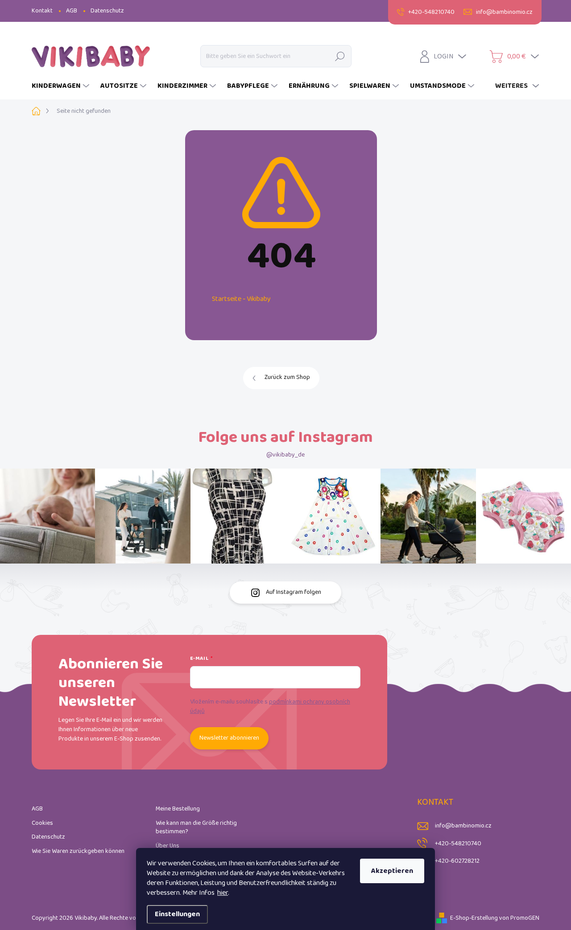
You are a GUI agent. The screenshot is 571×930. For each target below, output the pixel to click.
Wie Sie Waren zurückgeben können (78, 851)
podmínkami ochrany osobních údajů (270, 706)
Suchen (340, 56)
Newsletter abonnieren (229, 738)
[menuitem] (61, 86)
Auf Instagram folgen (293, 592)
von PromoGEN (519, 918)
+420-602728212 (457, 861)
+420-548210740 (458, 843)
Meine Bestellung (178, 809)
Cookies (42, 823)
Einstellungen (177, 914)
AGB (71, 10)
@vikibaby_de (285, 455)
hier (222, 892)
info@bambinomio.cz (463, 825)
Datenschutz (107, 10)
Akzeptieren (392, 870)
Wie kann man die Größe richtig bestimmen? (196, 828)
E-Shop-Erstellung (474, 918)
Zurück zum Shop (287, 377)
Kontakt (42, 10)
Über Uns (167, 846)
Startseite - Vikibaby (241, 298)
